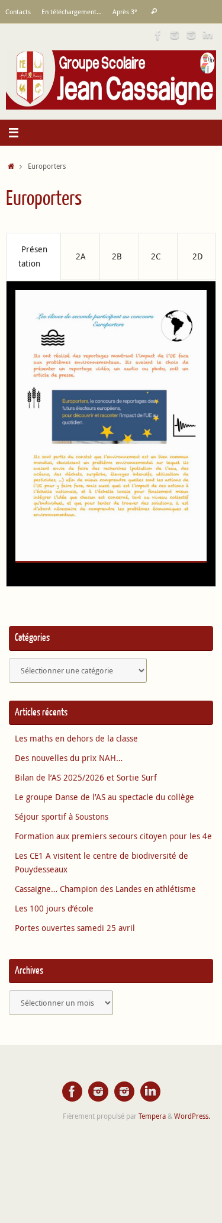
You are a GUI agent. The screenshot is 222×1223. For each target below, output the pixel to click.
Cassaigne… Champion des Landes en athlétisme (105, 889)
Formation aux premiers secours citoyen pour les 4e (113, 836)
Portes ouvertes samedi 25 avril (75, 928)
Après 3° (124, 11)
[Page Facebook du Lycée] (158, 35)
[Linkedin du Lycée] (208, 35)
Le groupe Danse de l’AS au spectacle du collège (104, 797)
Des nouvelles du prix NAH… (69, 758)
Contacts (18, 11)
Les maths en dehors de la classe (76, 738)
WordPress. (192, 1116)
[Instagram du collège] (191, 35)
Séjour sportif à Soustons (61, 816)
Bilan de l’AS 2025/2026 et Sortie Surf (86, 777)
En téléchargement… (71, 11)
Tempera (152, 1116)
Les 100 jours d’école (54, 908)
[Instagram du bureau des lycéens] (174, 35)
